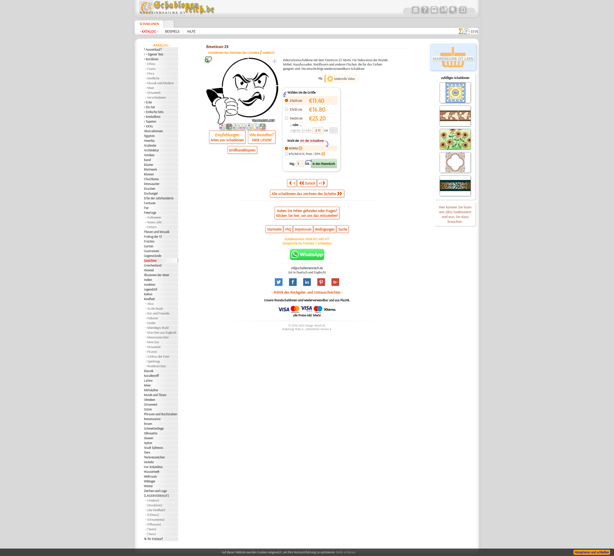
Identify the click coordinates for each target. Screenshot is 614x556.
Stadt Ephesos (153, 447)
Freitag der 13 (153, 236)
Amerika (149, 140)
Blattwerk (150, 169)
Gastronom (151, 251)
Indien (148, 280)
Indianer (152, 318)
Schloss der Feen (158, 356)
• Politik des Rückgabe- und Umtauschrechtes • (307, 292)
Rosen (148, 423)
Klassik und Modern (160, 83)
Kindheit (149, 299)
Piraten (152, 351)
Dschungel (151, 193)
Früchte (149, 241)
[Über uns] (424, 13)
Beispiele (172, 31)
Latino (148, 380)
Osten (148, 409)
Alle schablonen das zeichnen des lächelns (304, 193)
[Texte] (151, 529)
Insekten (149, 284)
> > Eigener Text (153, 54)
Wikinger (149, 481)
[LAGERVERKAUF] (156, 495)
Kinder (151, 323)
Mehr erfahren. (346, 552)
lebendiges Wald (158, 327)
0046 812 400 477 (317, 239)
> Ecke (148, 102)
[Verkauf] (415, 13)
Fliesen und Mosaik (156, 232)
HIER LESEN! (262, 139)
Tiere (147, 452)
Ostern (151, 227)
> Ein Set (149, 107)
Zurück (310, 183)
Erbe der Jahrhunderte (158, 198)
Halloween (154, 217)
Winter (148, 486)
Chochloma (151, 179)
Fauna (151, 68)
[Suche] (452, 13)
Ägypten (149, 136)
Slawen (148, 438)
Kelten (148, 294)
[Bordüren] (154, 505)
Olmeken (149, 399)
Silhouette (150, 433)
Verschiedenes (156, 97)
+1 (320, 183)
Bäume (148, 164)
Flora (150, 73)
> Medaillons (152, 116)
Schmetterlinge (154, 428)
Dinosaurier (151, 184)
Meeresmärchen (158, 337)
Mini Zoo (153, 342)
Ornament (154, 92)
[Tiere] (151, 534)
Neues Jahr (154, 222)
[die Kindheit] (156, 510)
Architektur (151, 150)
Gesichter (150, 260)
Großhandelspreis (242, 150)
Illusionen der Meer (156, 275)
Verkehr (149, 462)
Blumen (149, 174)
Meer (150, 88)
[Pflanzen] (154, 524)
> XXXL (148, 126)
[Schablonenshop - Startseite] (176, 13)
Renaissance (152, 419)
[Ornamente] (156, 519)
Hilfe (191, 31)
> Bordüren (151, 59)
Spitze (148, 443)
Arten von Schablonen (227, 139)
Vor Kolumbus (153, 467)
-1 (293, 183)
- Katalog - (149, 31)
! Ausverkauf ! (153, 49)
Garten (148, 246)
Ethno (151, 64)
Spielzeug (153, 361)
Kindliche (153, 78)
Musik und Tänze (155, 395)
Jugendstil (150, 289)
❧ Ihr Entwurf (153, 539)
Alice (150, 304)
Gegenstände (152, 256)
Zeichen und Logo (155, 491)
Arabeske (150, 145)
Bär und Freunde (158, 313)
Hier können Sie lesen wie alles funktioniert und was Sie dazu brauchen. (455, 214)
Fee (146, 208)
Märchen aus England (161, 332)
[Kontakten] (434, 13)
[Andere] (153, 500)
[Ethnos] (153, 515)
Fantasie (149, 203)
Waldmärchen (156, 366)
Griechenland (152, 265)
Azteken (149, 155)
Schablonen (149, 24)
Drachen (149, 188)
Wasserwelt (151, 471)
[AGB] (443, 13)
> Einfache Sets (154, 112)
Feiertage (150, 212)
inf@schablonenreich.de (307, 268)
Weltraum (150, 476)
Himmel (149, 270)
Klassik (148, 371)
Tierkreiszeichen (154, 457)
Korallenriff (151, 375)
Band (147, 160)
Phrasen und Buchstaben (160, 414)
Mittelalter (151, 390)
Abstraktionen (153, 131)
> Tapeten (150, 121)
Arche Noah (155, 308)
